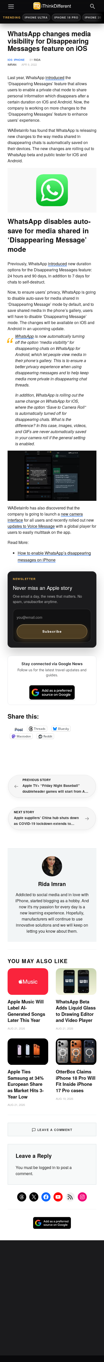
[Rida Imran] (52, 865)
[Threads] (21, 1196)
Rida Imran (52, 884)
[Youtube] (58, 1196)
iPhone (19, 60)
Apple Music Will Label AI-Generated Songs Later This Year (26, 1011)
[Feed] (70, 1196)
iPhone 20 (93, 17)
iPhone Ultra (36, 17)
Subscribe (52, 631)
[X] (33, 1196)
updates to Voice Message (31, 526)
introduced (54, 77)
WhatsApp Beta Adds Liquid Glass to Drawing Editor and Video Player (76, 1011)
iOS (10, 60)
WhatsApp (24, 336)
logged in (47, 1167)
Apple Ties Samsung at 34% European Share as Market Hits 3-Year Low (26, 1084)
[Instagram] (82, 1196)
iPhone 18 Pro (66, 17)
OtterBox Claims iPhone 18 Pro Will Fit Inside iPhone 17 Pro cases (75, 1081)
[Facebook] (45, 1196)
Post (19, 729)
